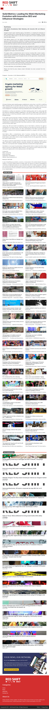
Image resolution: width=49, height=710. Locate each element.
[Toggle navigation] (2, 9)
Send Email (7, 154)
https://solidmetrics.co (12, 157)
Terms (38, 707)
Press (3, 689)
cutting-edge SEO (42, 111)
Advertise (4, 691)
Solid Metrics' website (21, 66)
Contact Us (5, 693)
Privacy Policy (45, 707)
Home (3, 688)
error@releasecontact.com (14, 164)
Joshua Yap (32, 104)
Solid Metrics (5, 111)
